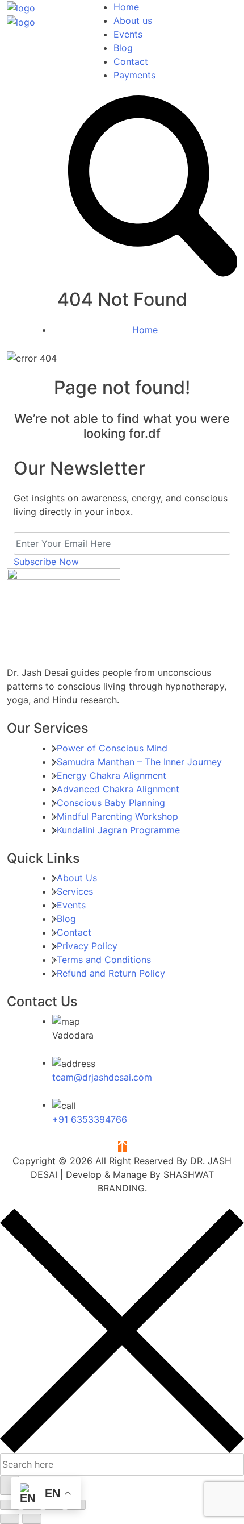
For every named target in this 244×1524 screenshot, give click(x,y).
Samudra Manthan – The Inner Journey (139, 761)
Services (75, 891)
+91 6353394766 (89, 1119)
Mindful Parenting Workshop (117, 816)
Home (126, 7)
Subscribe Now (46, 561)
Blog (123, 47)
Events (127, 34)
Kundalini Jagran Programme (118, 830)
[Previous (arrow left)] (9, 1519)
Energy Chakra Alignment (111, 775)
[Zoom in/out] (9, 1505)
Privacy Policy (87, 946)
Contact (130, 61)
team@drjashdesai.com (102, 1077)
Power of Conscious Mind (112, 748)
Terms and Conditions (104, 959)
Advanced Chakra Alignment (118, 789)
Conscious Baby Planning (111, 802)
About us (132, 20)
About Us (77, 877)
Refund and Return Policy (111, 973)
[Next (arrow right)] (31, 1519)
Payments (134, 75)
